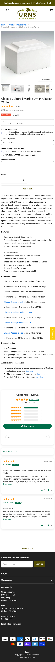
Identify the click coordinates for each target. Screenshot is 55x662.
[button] (7, 106)
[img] (8, 461)
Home (4, 25)
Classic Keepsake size (13, 333)
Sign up (39, 564)
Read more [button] (7, 484)
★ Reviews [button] (53, 333)
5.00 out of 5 (34, 400)
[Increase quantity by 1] (23, 180)
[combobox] (27, 142)
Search (27, 652)
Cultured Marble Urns (18, 25)
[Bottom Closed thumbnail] (39, 89)
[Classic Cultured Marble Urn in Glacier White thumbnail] (5, 89)
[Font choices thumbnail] (29, 89)
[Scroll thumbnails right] (51, 89)
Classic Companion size (14, 302)
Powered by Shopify (27, 657)
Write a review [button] (27, 426)
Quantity (4, 174)
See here (29, 371)
